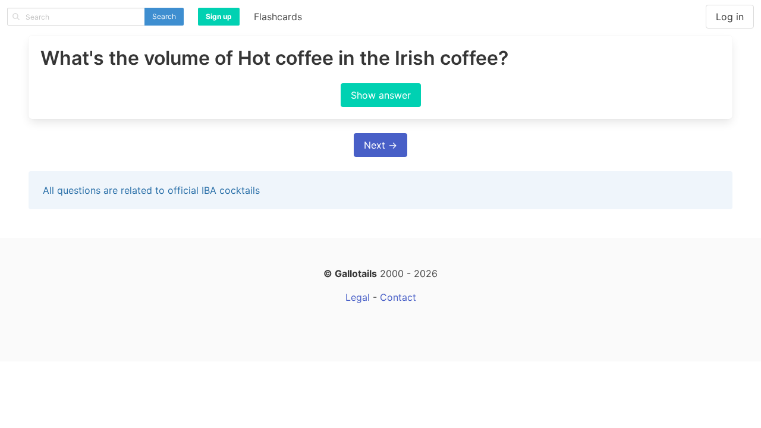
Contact (398, 297)
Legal (357, 297)
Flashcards (278, 17)
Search (164, 16)
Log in (730, 17)
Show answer (381, 95)
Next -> (380, 145)
